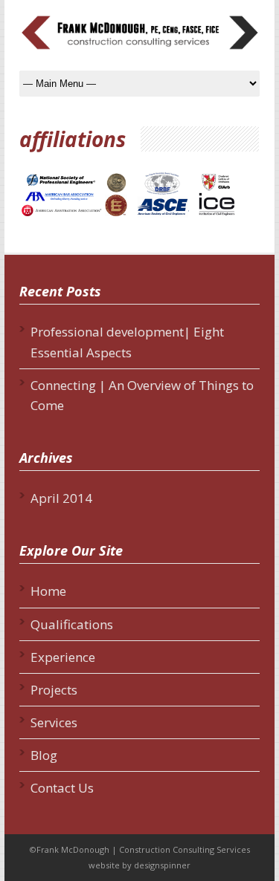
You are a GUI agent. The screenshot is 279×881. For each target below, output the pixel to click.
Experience (63, 657)
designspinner (162, 865)
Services (54, 722)
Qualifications (72, 624)
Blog (44, 755)
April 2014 (61, 498)
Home (48, 590)
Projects (54, 689)
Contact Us (62, 787)
